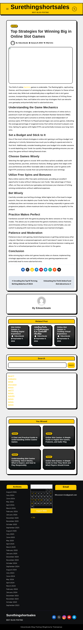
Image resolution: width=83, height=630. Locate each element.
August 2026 (11, 492)
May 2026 (10, 502)
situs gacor (12, 385)
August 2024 (11, 570)
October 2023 (11, 602)
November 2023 (12, 599)
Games (14, 433)
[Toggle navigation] (7, 9)
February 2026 (12, 511)
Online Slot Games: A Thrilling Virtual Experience (63, 330)
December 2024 (12, 557)
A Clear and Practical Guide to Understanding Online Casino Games (24, 440)
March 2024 (11, 586)
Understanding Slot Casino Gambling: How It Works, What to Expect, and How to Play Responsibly (23, 462)
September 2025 (12, 528)
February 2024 (12, 589)
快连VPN (11, 396)
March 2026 (11, 508)
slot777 (11, 390)
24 (32, 503)
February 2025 (12, 550)
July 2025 (10, 534)
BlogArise (46, 627)
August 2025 (11, 531)
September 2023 (12, 605)
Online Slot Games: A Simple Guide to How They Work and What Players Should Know (58, 463)
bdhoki (10, 382)
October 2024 (11, 563)
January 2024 (11, 592)
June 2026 (10, 499)
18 (35, 500)
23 (51, 500)
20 (41, 500)
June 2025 (10, 537)
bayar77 (11, 376)
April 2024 (10, 583)
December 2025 (12, 518)
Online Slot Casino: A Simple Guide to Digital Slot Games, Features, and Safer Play (58, 440)
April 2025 (10, 544)
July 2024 (10, 573)
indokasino (12, 379)
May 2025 (10, 541)
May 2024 (10, 579)
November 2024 (12, 560)
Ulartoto (50, 43)
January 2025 (11, 554)
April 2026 (10, 505)
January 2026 (11, 515)
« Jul (33, 517)
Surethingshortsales (40, 7)
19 (38, 500)
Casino (14, 26)
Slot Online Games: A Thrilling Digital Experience (17, 330)
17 (32, 500)
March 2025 (10, 547)
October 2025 (11, 524)
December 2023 (12, 596)
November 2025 (12, 521)
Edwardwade (23, 43)
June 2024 (10, 576)
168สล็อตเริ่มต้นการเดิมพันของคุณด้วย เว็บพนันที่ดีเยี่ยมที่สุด (41, 330)
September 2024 (12, 566)
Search (41, 358)
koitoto (10, 387)
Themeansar (57, 627)
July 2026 (10, 495)
